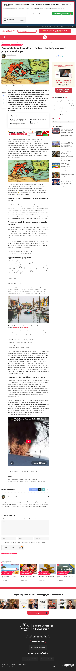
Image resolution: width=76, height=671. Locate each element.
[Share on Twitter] (60, 56)
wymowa (10, 483)
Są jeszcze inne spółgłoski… (38, 119)
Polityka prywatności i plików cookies (63, 666)
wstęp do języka (41, 481)
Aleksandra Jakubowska (67, 139)
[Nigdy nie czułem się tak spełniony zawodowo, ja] (14, 604)
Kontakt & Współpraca (61, 26)
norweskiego (15, 327)
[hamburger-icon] (3, 37)
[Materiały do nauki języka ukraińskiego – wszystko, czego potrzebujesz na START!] (56, 165)
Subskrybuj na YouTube (30, 659)
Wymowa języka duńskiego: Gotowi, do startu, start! (18, 119)
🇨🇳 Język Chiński (24, 571)
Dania (25, 479)
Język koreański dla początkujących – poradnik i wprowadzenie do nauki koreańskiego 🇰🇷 (67, 155)
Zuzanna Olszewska (66, 160)
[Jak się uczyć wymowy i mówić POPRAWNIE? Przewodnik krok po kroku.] (56, 182)
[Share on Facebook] (58, 56)
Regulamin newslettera (67, 665)
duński (29, 479)
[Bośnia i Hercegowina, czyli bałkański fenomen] (66, 569)
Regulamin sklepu (37, 26)
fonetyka (34, 479)
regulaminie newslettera (59, 8)
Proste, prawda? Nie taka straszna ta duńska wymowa (17, 124)
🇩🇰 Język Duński (5, 44)
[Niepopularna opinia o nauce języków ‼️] (52, 604)
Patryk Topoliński (65, 170)
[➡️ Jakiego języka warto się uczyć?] (71, 604)
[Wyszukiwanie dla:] (60, 122)
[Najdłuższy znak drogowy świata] (47, 569)
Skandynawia (32, 481)
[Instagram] (70, 27)
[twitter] (30, 636)
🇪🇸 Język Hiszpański (6, 573)
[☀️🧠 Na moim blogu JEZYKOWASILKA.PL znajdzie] (61, 604)
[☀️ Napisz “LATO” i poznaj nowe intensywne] (5, 604)
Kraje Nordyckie (24, 481)
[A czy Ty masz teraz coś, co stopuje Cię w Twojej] (43, 604)
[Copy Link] (63, 56)
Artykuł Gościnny (65, 148)
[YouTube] (69, 27)
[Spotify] (72, 27)
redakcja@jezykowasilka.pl (38, 647)
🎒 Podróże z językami (16, 44)
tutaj (27, 194)
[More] (65, 56)
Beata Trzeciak (64, 176)
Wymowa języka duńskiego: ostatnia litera (38, 122)
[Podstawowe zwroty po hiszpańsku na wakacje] (10, 569)
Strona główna (29, 26)
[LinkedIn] (41, 636)
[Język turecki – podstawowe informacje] (56, 175)
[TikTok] (49, 636)
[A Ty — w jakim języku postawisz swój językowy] (23, 604)
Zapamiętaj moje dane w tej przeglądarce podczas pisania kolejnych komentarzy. (24, 542)
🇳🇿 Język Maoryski (44, 571)
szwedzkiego (25, 327)
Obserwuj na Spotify (46, 659)
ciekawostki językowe (18, 479)
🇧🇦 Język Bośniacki (62, 573)
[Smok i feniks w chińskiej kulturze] (28, 569)
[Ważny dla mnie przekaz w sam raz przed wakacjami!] (33, 604)
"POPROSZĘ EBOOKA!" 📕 (62, 14)
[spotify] (64, 114)
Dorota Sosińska (11, 55)
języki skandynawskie (13, 481)
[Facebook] (48, 497)
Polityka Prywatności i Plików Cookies (49, 26)
